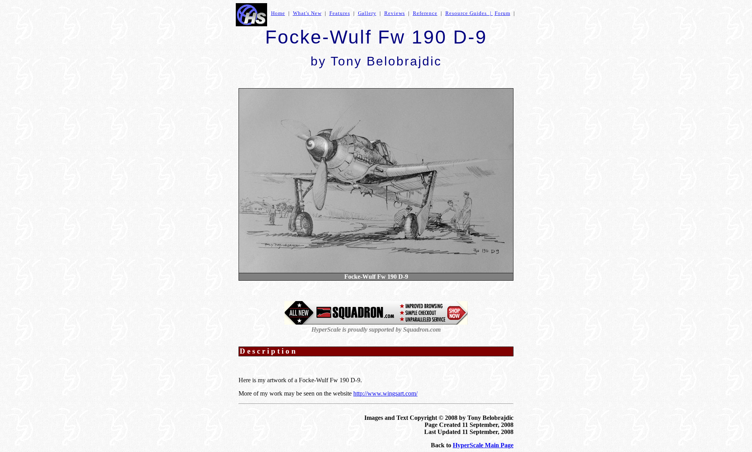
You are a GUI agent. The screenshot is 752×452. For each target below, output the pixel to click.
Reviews (394, 13)
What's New (307, 13)
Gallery (367, 13)
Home (278, 13)
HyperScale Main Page (483, 445)
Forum (502, 13)
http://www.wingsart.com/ (385, 393)
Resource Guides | (469, 13)
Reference (425, 13)
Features (339, 13)
